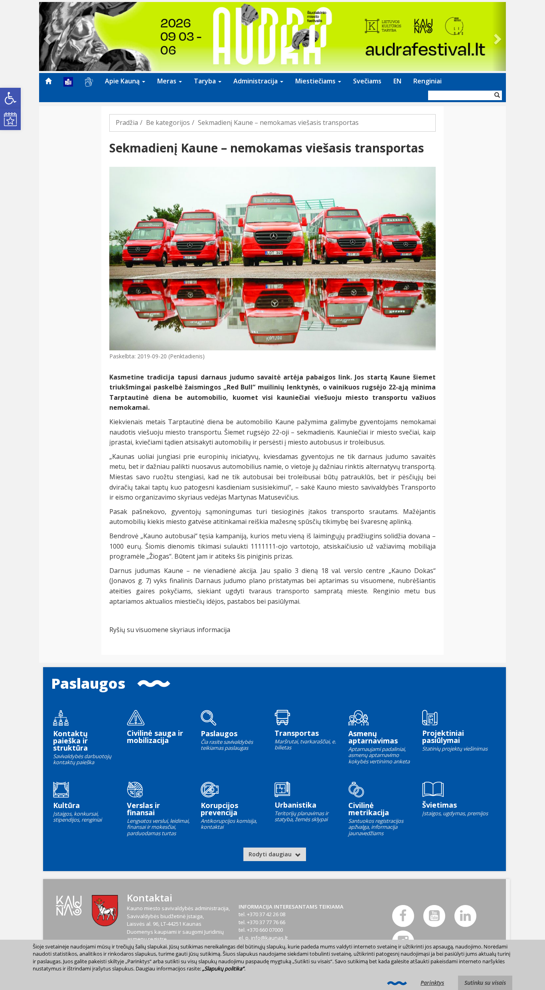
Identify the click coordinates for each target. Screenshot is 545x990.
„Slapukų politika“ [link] (223, 968)
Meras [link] (167, 81)
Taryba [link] (205, 81)
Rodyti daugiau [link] (271, 854)
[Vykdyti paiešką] (497, 95)
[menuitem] (48, 81)
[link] (10, 98)
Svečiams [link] (367, 81)
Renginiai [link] (427, 81)
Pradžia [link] (127, 122)
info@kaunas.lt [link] (269, 937)
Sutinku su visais (485, 982)
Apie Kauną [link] (123, 81)
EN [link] (397, 81)
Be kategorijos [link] (168, 122)
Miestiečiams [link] (316, 81)
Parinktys (432, 982)
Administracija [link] (256, 81)
